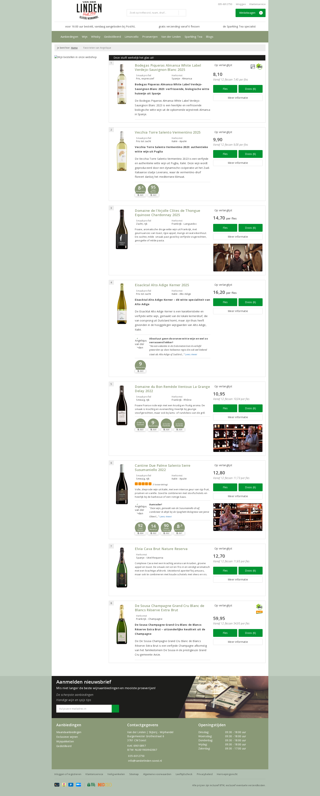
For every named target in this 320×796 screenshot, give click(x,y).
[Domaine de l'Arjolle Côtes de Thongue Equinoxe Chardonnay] (122, 229)
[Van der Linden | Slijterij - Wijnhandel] (89, 10)
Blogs (209, 36)
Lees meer (191, 354)
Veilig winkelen (116, 774)
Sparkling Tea (193, 36)
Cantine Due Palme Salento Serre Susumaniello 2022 (162, 467)
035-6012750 (136, 756)
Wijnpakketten (65, 741)
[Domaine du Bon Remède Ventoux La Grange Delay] (122, 405)
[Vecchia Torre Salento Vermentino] (122, 151)
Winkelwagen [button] (250, 12)
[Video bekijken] (238, 258)
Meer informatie (238, 97)
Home (74, 47)
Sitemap (134, 774)
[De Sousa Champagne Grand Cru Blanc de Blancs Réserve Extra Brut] (122, 624)
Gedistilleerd (112, 36)
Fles (225, 89)
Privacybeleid (205, 774)
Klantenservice (257, 4)
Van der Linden (171, 36)
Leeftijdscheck (184, 774)
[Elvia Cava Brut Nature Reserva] (122, 567)
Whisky (95, 36)
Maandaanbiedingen (68, 732)
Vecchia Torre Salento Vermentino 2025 (168, 132)
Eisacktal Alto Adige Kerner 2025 (162, 285)
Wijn (84, 36)
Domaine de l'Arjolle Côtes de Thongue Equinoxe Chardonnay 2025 (167, 213)
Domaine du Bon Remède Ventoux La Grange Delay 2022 (172, 389)
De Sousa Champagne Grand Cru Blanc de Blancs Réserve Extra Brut (169, 608)
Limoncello (132, 36)
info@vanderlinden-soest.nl (145, 760)
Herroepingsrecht (227, 774)
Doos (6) (250, 89)
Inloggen (241, 4)
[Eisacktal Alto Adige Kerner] (122, 304)
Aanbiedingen (69, 36)
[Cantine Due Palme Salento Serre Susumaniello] (122, 484)
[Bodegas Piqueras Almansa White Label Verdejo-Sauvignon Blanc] (122, 84)
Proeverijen (150, 36)
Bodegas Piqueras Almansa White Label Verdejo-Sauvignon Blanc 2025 (168, 67)
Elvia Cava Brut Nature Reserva (161, 549)
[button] (140, 189)
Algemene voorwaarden (157, 774)
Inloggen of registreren (67, 774)
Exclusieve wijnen (67, 736)
